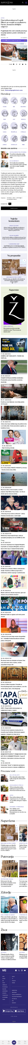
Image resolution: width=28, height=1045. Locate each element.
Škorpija (14, 132)
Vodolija (14, 144)
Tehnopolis (5, 995)
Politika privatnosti (17, 996)
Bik (14, 106)
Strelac (23, 132)
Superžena (5, 991)
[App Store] (19, 1011)
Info (3, 976)
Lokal (3, 999)
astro (14, 197)
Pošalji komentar (14, 208)
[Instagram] (22, 970)
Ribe (23, 144)
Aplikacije (14, 998)
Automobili (5, 997)
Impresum (14, 992)
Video (13, 976)
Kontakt (14, 1002)
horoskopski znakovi (12, 199)
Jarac (5, 144)
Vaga (4, 132)
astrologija (19, 197)
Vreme (13, 982)
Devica (23, 119)
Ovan (4, 106)
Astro (3, 18)
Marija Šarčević (8, 326)
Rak (4, 119)
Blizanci (23, 106)
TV (12, 978)
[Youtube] (25, 970)
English (14, 980)
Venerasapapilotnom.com (14, 90)
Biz (3, 980)
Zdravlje (4, 984)
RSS (13, 1000)
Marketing (14, 990)
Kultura (4, 989)
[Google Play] (8, 1011)
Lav (14, 119)
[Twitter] (19, 970)
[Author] (14, 309)
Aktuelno (3, 952)
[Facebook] (16, 970)
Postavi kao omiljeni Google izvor (11, 40)
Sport (3, 978)
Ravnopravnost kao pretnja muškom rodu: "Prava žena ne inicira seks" (12, 330)
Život (3, 982)
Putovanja (5, 987)
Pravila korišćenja (16, 994)
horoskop (9, 197)
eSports (4, 993)
